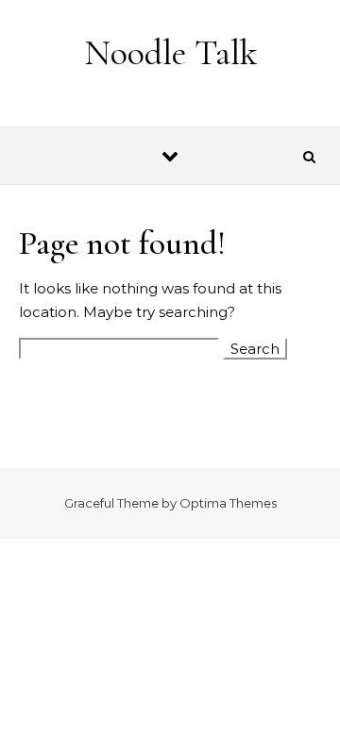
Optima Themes (228, 502)
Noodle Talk (171, 53)
